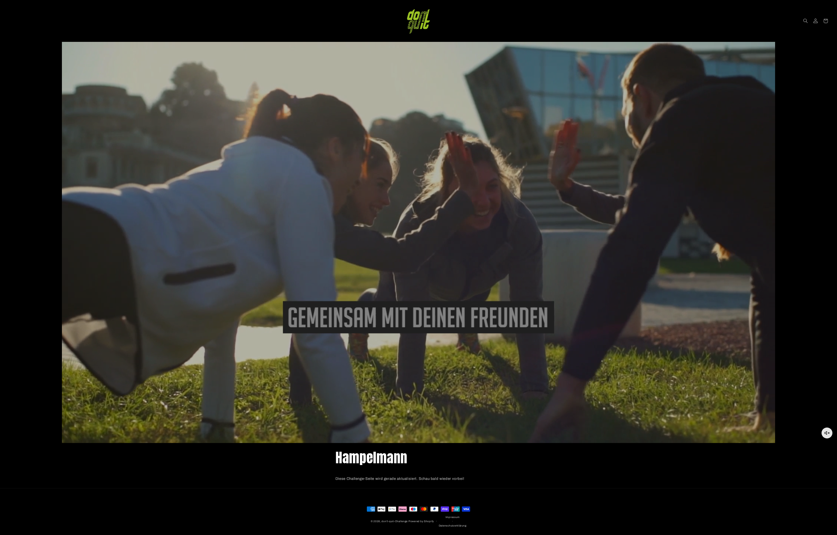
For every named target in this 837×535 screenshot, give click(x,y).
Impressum (453, 517)
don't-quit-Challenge (394, 521)
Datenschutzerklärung (452, 525)
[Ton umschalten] (827, 433)
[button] (805, 21)
